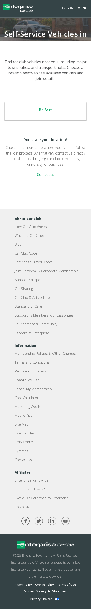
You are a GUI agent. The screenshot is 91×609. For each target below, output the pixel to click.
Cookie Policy (44, 584)
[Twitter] (39, 521)
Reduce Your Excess (31, 371)
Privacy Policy (22, 584)
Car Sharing (24, 288)
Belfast (45, 109)
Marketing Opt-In (28, 406)
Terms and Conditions (32, 362)
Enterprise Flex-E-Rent (32, 489)
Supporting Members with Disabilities (44, 315)
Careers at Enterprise (32, 332)
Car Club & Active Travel (33, 297)
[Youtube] (65, 521)
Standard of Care (28, 306)
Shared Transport (29, 279)
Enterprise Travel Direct (33, 262)
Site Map (21, 424)
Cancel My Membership (33, 388)
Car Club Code (26, 253)
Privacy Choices (41, 599)
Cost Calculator (26, 397)
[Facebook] (25, 521)
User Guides (25, 433)
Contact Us (23, 459)
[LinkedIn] (52, 521)
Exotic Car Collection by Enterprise (42, 497)
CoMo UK (22, 506)
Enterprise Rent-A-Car (32, 480)
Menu (82, 7)
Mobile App (23, 415)
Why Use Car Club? (29, 235)
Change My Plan (27, 380)
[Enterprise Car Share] (45, 545)
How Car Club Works (31, 226)
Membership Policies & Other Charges (45, 353)
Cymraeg (21, 450)
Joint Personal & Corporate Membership (47, 270)
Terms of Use (66, 584)
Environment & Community (36, 324)
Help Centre (24, 442)
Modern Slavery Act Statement (45, 591)
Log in (68, 7)
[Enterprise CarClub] (18, 8)
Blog (18, 244)
